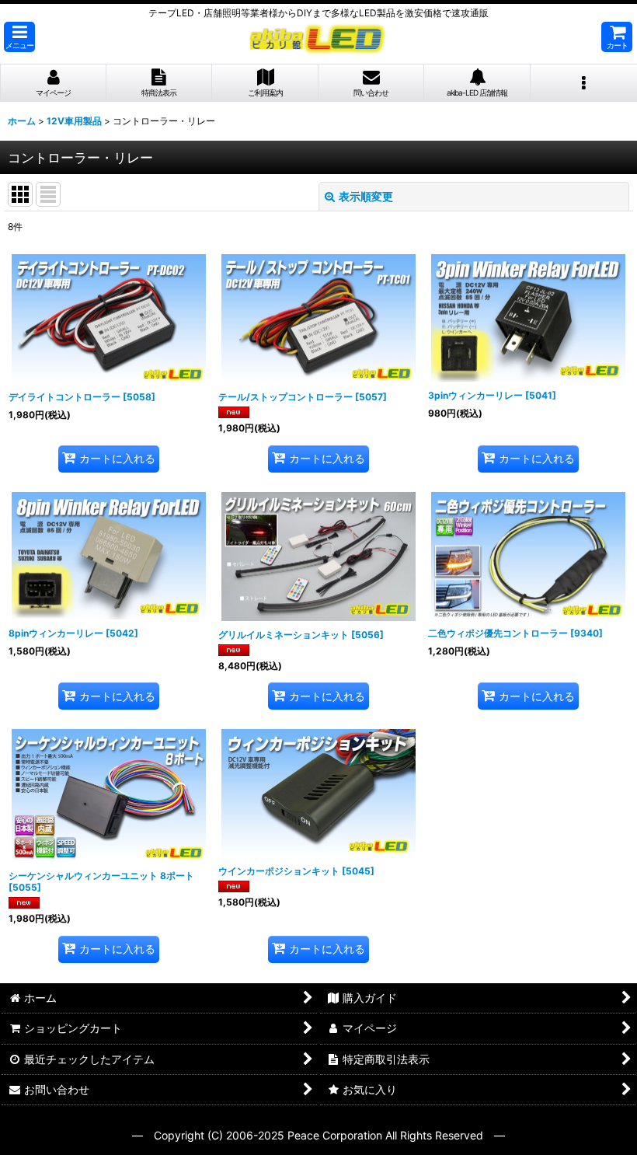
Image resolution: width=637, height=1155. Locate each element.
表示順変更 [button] (366, 196)
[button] (19, 37)
